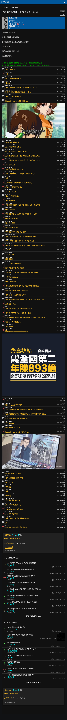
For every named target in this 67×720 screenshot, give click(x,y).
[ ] (10, 565)
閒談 (13, 535)
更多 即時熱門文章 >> (33, 682)
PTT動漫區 (5, 7)
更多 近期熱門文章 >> (33, 616)
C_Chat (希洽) (14, 7)
